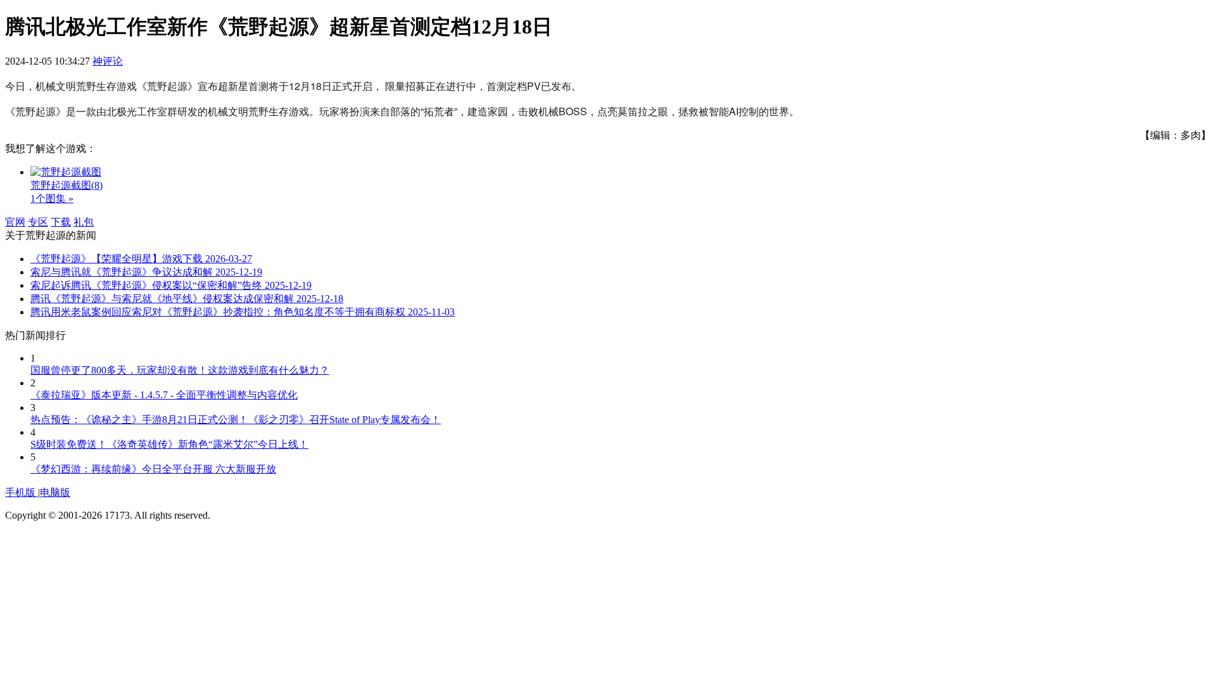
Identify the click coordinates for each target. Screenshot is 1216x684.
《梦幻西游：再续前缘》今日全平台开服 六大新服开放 (153, 469)
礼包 (83, 222)
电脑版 (55, 492)
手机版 (21, 492)
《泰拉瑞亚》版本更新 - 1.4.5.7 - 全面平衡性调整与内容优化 (164, 395)
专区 (38, 222)
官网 (15, 222)
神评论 (107, 61)
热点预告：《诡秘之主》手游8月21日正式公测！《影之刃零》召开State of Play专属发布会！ (235, 419)
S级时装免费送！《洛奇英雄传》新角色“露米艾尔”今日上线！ (169, 444)
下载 (61, 222)
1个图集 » (51, 198)
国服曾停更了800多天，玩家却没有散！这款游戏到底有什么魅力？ (179, 370)
